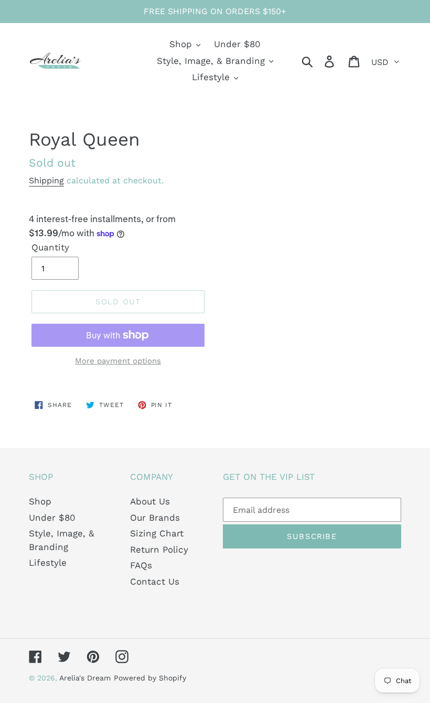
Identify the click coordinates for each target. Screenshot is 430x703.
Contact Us (154, 581)
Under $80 (52, 517)
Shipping (46, 180)
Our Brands (155, 517)
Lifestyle (48, 562)
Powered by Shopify (150, 678)
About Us (150, 501)
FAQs (141, 565)
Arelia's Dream (85, 678)
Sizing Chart (157, 533)
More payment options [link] (118, 361)
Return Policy (159, 549)
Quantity (50, 247)
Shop (40, 501)
